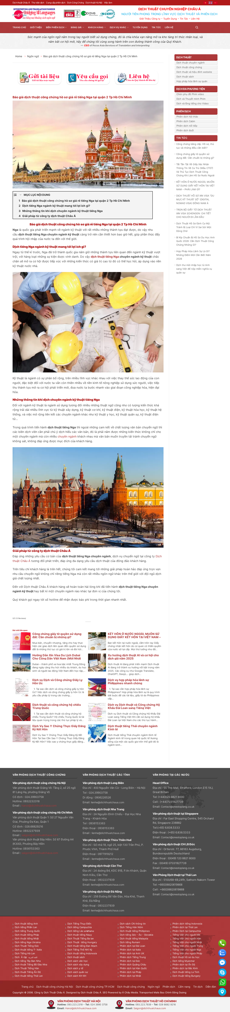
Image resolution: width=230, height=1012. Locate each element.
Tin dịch (198, 986)
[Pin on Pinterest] (92, 626)
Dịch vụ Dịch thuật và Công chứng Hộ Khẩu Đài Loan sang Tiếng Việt (134, 706)
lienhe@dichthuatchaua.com (107, 802)
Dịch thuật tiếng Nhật (27, 938)
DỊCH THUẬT (184, 57)
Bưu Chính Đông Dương (173, 992)
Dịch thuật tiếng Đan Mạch (82, 945)
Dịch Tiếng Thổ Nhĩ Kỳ (79, 949)
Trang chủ (19, 27)
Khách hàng (95, 27)
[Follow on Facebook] (202, 27)
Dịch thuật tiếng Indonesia (82, 953)
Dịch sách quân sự (77, 972)
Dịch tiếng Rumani (130, 942)
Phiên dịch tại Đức (130, 960)
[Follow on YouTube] (215, 27)
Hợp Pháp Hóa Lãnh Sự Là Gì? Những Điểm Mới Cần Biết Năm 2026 (193, 255)
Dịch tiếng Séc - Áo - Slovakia (136, 934)
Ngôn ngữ (33, 56)
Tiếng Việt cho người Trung (187, 945)
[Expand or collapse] (20, 194)
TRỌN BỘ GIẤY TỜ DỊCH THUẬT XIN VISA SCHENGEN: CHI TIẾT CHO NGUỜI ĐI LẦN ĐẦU (194, 213)
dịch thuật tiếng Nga (105, 256)
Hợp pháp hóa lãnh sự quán (191, 81)
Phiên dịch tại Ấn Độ (183, 964)
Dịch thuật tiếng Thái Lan (29, 975)
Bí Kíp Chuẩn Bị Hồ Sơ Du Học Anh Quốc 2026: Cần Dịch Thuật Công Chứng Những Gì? (195, 241)
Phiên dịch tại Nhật (130, 975)
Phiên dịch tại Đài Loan (132, 945)
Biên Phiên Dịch (55, 27)
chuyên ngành (67, 436)
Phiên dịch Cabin (185, 121)
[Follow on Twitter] (207, 27)
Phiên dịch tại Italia (130, 949)
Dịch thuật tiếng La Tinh (185, 972)
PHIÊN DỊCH (183, 111)
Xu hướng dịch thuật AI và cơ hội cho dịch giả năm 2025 (133, 656)
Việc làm (108, 2)
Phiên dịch (169, 986)
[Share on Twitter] (84, 626)
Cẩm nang (184, 986)
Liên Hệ (195, 18)
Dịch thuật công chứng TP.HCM (95, 986)
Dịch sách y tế (75, 968)
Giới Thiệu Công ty (149, 18)
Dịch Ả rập (21, 957)
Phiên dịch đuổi (185, 130)
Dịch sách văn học (77, 960)
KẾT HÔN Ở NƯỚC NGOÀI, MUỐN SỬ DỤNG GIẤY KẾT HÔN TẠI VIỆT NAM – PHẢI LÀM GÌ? (134, 637)
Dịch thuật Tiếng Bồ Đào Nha (31, 964)
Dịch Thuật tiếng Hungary (82, 942)
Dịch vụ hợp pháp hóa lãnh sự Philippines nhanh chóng (128, 681)
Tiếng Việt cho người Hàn (186, 938)
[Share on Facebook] (80, 626)
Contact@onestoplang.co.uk (177, 806)
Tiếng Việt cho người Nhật (187, 942)
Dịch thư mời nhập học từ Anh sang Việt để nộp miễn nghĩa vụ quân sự (194, 269)
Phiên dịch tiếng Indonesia (187, 923)
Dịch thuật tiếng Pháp (27, 934)
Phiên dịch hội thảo (187, 116)
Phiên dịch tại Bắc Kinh (185, 968)
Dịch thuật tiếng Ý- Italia (28, 949)
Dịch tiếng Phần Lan (26, 927)
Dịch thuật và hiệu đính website (194, 71)
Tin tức (156, 27)
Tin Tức (184, 18)
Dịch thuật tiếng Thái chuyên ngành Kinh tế (133, 727)
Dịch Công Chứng (75, 2)
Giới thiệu (36, 27)
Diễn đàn (211, 986)
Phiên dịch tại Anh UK (132, 953)
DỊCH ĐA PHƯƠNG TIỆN (190, 88)
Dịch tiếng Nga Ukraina (27, 942)
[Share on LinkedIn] (96, 626)
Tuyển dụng (140, 27)
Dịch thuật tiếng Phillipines (135, 931)
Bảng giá (76, 27)
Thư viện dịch (37, 2)
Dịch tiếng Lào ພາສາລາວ (80, 931)
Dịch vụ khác (118, 27)
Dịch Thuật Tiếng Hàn (27, 968)
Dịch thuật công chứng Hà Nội (54, 986)
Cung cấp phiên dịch (55, 2)
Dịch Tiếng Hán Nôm (131, 927)
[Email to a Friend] (88, 626)
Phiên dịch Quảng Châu (133, 964)
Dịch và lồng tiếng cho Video (192, 103)
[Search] (197, 27)
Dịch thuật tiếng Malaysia (134, 938)
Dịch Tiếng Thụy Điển (79, 923)
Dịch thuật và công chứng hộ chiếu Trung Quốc (56, 706)
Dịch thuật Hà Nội (94, 2)
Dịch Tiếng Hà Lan (25, 953)
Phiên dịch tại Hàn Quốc (133, 968)
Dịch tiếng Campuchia (79, 927)
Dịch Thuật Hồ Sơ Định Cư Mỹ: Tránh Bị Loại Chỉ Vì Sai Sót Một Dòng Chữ (193, 227)
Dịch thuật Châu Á (21, 2)
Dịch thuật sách (185, 76)
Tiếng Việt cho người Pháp (187, 953)
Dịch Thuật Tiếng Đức (27, 945)
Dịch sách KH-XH (76, 975)
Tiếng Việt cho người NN (186, 934)
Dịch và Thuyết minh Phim (190, 98)
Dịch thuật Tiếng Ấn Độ (28, 972)
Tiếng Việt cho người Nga (186, 949)
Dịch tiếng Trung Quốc (27, 931)
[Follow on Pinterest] (211, 27)
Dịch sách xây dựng (78, 964)
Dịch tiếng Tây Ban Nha (28, 960)
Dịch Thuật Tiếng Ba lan (80, 938)
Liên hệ (169, 27)
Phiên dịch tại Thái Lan (185, 927)
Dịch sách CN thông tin (133, 923)
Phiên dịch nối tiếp (186, 125)
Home (19, 56)
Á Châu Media (130, 992)
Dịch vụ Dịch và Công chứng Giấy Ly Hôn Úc (57, 681)
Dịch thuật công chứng (189, 67)
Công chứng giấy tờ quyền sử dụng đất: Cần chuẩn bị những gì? (56, 635)
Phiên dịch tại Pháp (130, 972)
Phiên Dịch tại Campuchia (186, 931)
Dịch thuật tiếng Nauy (79, 934)
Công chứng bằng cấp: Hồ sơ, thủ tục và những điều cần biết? (195, 146)
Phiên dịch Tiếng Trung (133, 957)
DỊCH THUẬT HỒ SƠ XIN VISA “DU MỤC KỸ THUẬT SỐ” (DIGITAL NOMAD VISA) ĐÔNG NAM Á (195, 199)
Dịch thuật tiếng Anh (26, 923)
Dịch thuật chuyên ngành (190, 62)
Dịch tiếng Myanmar (183, 960)
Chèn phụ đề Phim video (190, 94)
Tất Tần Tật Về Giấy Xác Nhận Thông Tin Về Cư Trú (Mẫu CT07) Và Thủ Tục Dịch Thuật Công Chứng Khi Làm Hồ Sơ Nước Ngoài (195, 170)
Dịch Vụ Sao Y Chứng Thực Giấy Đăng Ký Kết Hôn (59, 727)
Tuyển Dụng (170, 18)
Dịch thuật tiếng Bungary (186, 975)
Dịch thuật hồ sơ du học (185, 957)
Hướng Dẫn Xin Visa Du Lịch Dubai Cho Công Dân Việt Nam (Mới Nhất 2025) (56, 658)
